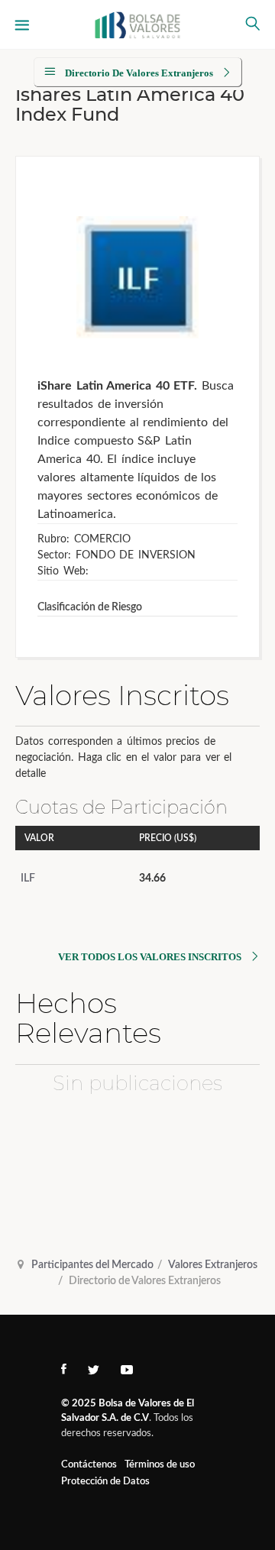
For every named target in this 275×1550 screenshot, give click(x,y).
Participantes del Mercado (92, 1265)
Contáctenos (89, 1465)
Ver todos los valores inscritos (149, 957)
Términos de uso (160, 1465)
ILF (28, 878)
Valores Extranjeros (212, 1265)
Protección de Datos (105, 1482)
